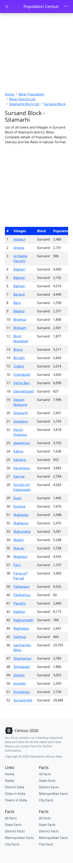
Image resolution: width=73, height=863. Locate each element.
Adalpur (19, 239)
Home (9, 94)
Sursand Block (55, 104)
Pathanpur (21, 586)
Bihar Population (31, 94)
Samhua (19, 636)
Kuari (17, 498)
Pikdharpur (22, 595)
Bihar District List (22, 99)
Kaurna (19, 476)
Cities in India (15, 793)
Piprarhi (19, 603)
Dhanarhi (20, 413)
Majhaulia (20, 514)
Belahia (19, 311)
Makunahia (22, 531)
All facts (45, 774)
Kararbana (21, 468)
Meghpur (20, 556)
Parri (17, 565)
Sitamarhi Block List (24, 104)
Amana (18, 247)
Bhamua (19, 319)
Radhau (19, 611)
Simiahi (19, 675)
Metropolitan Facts (53, 793)
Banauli (19, 294)
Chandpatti (21, 374)
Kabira (18, 451)
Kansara (19, 459)
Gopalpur (20, 421)
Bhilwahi (19, 328)
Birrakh (19, 358)
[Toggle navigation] (66, 6)
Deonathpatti (23, 391)
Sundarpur (21, 692)
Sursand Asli (22, 700)
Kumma (19, 506)
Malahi (18, 540)
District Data (14, 787)
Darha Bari (21, 383)
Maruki (18, 548)
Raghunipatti (23, 620)
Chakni (18, 366)
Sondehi (19, 683)
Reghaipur (21, 628)
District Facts (49, 787)
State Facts (47, 780)
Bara (16, 303)
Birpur (18, 349)
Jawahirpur (21, 443)
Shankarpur (22, 658)
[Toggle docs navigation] (7, 6)
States (9, 780)
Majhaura (20, 523)
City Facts (46, 800)
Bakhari (19, 277)
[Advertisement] (36, 53)
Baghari (19, 269)
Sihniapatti (21, 666)
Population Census (41, 6)
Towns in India (16, 800)
